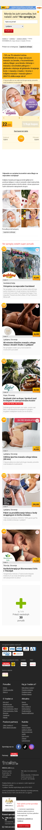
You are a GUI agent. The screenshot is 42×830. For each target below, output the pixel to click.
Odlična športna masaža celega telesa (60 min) (20, 458)
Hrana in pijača (26, 727)
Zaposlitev (25, 704)
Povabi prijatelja (26, 711)
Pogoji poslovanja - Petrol (10, 709)
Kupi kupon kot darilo (21, 131)
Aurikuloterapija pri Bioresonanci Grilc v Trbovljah (20, 569)
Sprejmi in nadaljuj (23, 826)
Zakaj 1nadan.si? (8, 725)
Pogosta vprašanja (27, 690)
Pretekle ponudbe (8, 690)
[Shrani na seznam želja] (37, 250)
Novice (24, 702)
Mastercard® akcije (28, 713)
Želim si (5, 692)
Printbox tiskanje (27, 694)
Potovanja (25, 725)
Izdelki (24, 734)
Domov (5, 688)
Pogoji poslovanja (8, 706)
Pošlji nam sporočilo (11, 827)
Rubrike (25, 722)
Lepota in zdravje (9, 232)
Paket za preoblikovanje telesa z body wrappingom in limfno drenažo (20, 514)
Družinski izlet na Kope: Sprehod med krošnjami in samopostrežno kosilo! (20, 399)
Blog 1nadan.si (26, 706)
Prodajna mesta (26, 692)
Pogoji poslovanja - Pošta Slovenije (10, 712)
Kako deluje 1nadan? (28, 688)
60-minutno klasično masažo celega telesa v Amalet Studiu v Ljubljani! (19, 343)
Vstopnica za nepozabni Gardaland (18, 286)
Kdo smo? (6, 702)
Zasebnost (6, 715)
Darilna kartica (26, 709)
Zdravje (24, 738)
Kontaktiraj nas (7, 704)
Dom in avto (25, 736)
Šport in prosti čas (27, 732)
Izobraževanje (26, 741)
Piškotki (5, 717)
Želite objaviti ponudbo (9, 727)
